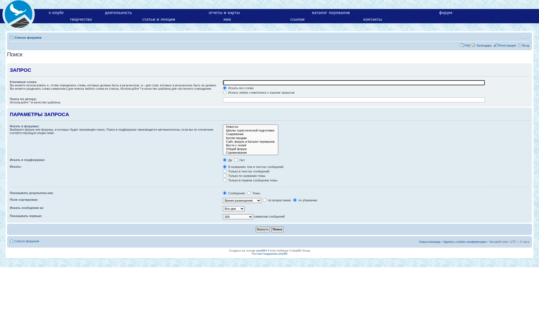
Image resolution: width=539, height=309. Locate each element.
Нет (242, 160)
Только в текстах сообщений (248, 171)
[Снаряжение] (250, 134)
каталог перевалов (331, 12)
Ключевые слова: (23, 82)
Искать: (16, 166)
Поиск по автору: (23, 99)
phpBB (260, 250)
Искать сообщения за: (27, 207)
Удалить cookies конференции (464, 241)
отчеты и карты (224, 12)
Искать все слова (240, 88)
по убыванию (307, 200)
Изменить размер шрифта (525, 37)
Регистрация (507, 45)
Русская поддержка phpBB (269, 253)
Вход (525, 45)
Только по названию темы (246, 175)
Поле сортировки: (24, 199)
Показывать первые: (26, 216)
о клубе (56, 12)
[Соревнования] (250, 152)
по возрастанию (279, 200)
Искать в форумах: (24, 126)
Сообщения (236, 193)
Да (229, 160)
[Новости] (250, 127)
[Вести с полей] (250, 145)
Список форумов (28, 37)
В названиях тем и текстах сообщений (255, 167)
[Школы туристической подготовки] (250, 130)
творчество (81, 19)
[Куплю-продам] (250, 138)
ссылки (297, 19)
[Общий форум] (250, 149)
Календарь (484, 45)
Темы (256, 193)
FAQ (467, 45)
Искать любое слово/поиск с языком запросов (260, 92)
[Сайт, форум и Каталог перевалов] (250, 142)
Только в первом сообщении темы (252, 180)
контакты (372, 19)
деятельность (118, 12)
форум (445, 12)
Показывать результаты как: (32, 193)
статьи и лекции (158, 19)
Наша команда (429, 241)
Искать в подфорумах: (27, 160)
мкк (227, 19)
